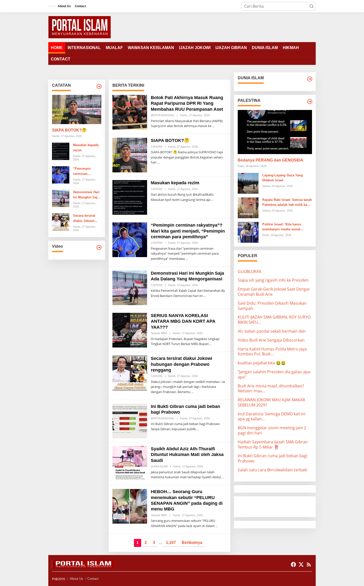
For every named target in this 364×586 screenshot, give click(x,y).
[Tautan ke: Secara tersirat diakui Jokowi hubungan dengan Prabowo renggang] (60, 221)
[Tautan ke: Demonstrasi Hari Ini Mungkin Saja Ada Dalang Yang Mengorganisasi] (60, 198)
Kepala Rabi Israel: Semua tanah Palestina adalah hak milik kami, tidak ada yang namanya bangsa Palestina (287, 203)
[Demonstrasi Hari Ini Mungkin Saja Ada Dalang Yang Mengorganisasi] (205, 296)
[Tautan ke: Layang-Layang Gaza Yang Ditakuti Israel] (248, 183)
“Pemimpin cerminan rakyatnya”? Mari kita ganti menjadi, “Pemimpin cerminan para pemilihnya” (86, 172)
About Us (76, 579)
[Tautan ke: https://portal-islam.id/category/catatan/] (99, 86)
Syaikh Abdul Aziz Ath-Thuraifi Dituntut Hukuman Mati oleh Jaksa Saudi (187, 454)
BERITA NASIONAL (162, 115)
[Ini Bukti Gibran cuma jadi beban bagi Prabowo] (198, 429)
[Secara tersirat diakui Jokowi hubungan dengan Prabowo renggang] (192, 392)
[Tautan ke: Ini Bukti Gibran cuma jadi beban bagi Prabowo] (129, 420)
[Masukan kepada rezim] (212, 200)
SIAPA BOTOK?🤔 (69, 130)
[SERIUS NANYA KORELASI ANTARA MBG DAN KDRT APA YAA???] (210, 344)
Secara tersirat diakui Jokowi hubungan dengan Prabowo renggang (87, 219)
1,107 (171, 542)
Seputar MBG (159, 333)
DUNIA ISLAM (159, 466)
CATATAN (156, 146)
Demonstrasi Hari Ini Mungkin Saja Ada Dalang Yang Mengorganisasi (86, 195)
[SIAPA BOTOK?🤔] (158, 162)
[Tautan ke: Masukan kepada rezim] (60, 151)
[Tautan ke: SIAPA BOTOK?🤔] (76, 109)
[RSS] (309, 564)
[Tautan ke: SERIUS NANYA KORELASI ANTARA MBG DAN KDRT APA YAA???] (129, 329)
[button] (311, 6)
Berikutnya (192, 542)
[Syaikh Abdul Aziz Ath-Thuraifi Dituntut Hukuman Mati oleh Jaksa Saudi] (223, 477)
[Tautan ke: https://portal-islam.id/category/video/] (99, 247)
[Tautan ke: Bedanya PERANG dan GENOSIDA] (275, 132)
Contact (93, 579)
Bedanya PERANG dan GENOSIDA (270, 160)
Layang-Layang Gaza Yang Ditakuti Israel (282, 177)
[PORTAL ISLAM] (79, 26)
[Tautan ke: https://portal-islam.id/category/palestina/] (310, 102)
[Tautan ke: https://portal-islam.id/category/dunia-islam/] (310, 79)
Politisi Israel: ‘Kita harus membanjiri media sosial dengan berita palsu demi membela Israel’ (281, 227)
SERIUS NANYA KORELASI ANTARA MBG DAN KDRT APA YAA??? (183, 321)
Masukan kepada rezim (86, 147)
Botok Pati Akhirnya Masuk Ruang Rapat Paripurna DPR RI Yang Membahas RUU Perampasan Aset (187, 103)
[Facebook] (293, 564)
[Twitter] (301, 564)
